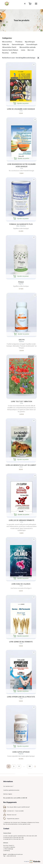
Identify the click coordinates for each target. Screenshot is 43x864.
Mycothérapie (30, 42)
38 (30, 766)
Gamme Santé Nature (10, 50)
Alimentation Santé (9, 47)
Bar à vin (31, 50)
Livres (23, 50)
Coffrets (14, 53)
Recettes (5, 53)
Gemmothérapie (18, 44)
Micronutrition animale (28, 47)
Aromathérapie (31, 44)
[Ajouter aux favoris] (34, 64)
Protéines (19, 42)
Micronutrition (7, 42)
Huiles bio (5, 44)
